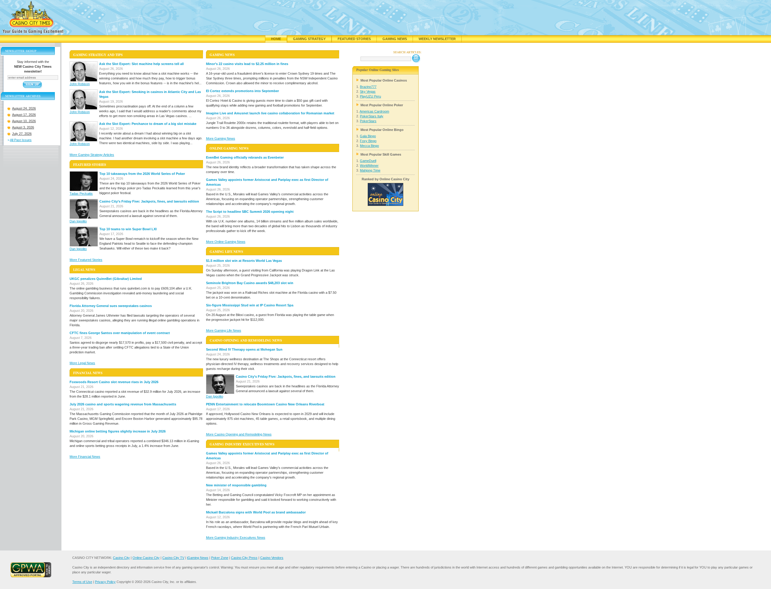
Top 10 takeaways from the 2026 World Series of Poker (142, 173)
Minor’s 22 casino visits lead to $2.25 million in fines (247, 64)
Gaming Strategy (309, 39)
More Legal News (82, 363)
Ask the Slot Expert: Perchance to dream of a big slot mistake (147, 124)
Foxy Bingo (368, 141)
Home (276, 39)
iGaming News (197, 558)
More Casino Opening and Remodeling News (239, 434)
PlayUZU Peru (370, 96)
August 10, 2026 (24, 121)
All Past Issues (21, 140)
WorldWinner (369, 165)
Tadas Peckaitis (81, 193)
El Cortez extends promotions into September (242, 91)
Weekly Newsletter (437, 39)
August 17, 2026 (24, 114)
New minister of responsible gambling (236, 485)
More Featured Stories (86, 260)
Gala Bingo (368, 136)
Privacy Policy (105, 582)
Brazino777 (368, 86)
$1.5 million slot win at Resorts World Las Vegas (244, 260)
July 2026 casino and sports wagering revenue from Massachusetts (123, 404)
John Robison (80, 84)
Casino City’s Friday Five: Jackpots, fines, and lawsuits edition (149, 201)
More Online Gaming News (225, 241)
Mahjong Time (370, 170)
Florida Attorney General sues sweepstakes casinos (111, 306)
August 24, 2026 (24, 108)
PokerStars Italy (371, 116)
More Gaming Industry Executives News (235, 537)
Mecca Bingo (369, 145)
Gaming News (394, 39)
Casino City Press (244, 558)
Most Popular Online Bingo (382, 130)
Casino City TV (173, 558)
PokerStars (368, 121)
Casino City (121, 558)
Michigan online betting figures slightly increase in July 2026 (118, 431)
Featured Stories (354, 39)
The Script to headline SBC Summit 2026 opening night (250, 211)
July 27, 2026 (22, 133)
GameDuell (368, 161)
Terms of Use (82, 582)
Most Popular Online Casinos (384, 80)
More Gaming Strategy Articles (92, 155)
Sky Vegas (368, 91)
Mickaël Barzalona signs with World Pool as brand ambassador (256, 512)
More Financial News (85, 456)
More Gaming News (220, 138)
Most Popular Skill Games (381, 154)
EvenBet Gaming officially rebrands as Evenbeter (245, 157)
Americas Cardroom (374, 111)
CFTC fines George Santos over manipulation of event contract (120, 333)
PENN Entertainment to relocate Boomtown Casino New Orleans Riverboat (265, 404)
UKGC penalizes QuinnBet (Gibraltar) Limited (106, 279)
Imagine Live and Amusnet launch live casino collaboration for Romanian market (270, 113)
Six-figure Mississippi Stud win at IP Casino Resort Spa (249, 305)
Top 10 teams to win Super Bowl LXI (128, 229)
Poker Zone (219, 558)
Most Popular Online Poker (382, 105)
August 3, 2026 (23, 127)
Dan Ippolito (78, 221)
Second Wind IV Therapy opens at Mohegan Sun (244, 349)
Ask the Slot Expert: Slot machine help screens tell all (141, 64)
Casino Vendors (271, 558)
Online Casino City (146, 558)
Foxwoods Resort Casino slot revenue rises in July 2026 (114, 382)
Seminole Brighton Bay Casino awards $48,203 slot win (249, 283)
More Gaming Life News (223, 330)
